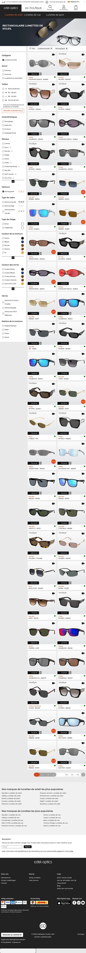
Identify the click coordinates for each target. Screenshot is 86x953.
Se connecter (64, 9)
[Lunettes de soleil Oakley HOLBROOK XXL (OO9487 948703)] (42, 661)
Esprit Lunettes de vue (51, 826)
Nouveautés (9, 121)
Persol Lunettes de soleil (11, 798)
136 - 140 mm (11, 96)
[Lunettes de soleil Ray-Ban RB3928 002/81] (42, 721)
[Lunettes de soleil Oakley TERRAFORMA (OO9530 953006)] (42, 242)
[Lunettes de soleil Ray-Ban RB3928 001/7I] (42, 302)
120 (66, 775)
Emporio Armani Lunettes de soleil (53, 793)
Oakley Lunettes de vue (10, 817)
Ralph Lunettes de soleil (49, 801)
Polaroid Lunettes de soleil (12, 804)
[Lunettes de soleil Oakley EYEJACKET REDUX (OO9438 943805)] (42, 62)
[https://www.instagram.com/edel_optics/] (79, 903)
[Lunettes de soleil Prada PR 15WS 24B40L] (42, 152)
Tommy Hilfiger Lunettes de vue (55, 823)
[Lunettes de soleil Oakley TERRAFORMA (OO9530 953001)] (42, 272)
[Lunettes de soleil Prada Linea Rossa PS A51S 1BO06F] (42, 691)
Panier (76, 9)
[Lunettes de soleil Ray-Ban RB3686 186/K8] (42, 182)
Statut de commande (65, 888)
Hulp (59, 874)
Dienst (31, 874)
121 (72, 775)
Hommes (8, 74)
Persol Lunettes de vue (52, 815)
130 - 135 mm (11, 92)
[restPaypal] (18, 902)
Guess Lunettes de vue (52, 817)
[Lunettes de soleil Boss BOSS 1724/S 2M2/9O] (42, 571)
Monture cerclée (10, 202)
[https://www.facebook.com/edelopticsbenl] (74, 903)
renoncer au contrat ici (12, 935)
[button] (11, 8)
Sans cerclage (9, 206)
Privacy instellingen (8, 880)
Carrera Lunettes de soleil (11, 801)
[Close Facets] (13, 48)
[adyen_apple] (25, 902)
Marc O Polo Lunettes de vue (12, 823)
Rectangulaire (9, 191)
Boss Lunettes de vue (51, 820)
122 (78, 775)
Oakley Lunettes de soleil (11, 796)
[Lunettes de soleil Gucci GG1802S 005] (42, 421)
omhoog (80, 934)
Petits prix (8, 125)
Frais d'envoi (33, 880)
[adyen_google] (3, 906)
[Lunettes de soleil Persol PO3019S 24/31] (42, 631)
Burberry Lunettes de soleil (50, 804)
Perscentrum (6, 878)
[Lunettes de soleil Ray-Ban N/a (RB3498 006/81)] (42, 332)
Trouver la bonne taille (13, 111)
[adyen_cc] (2, 902)
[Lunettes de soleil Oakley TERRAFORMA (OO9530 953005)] (42, 451)
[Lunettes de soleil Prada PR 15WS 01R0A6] (42, 92)
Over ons (4, 874)
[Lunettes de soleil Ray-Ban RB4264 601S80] (42, 481)
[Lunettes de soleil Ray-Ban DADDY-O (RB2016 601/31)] (42, 511)
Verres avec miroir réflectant (11, 313)
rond (6, 224)
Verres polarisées (10, 308)
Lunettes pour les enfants (13, 78)
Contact (4, 883)
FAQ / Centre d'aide (64, 878)
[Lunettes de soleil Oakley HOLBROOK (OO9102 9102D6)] (42, 122)
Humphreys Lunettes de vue (12, 820)
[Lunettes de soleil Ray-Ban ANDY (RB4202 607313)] (42, 601)
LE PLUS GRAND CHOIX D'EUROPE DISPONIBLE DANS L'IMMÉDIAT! (25, 2)
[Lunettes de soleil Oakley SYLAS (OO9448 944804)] (42, 212)
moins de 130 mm (13, 89)
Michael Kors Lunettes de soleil (51, 796)
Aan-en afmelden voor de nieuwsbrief (66, 881)
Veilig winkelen (35, 878)
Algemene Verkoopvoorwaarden (13, 939)
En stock (8, 129)
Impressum (16, 942)
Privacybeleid (6, 942)
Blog (58, 886)
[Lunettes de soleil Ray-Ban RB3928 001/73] (42, 751)
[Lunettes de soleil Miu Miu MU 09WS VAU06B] (42, 541)
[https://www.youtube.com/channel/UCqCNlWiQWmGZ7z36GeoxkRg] (83, 903)
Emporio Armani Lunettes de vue (14, 826)
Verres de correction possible (12, 302)
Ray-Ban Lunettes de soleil (12, 793)
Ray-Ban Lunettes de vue (11, 815)
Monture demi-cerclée (10, 211)
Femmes (8, 70)
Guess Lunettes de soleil (49, 798)
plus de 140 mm (12, 100)
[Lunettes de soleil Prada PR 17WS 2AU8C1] (42, 392)
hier (71, 851)
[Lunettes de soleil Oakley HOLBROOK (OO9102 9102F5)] (42, 361)
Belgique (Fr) (75, 1)
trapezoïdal (8, 228)
